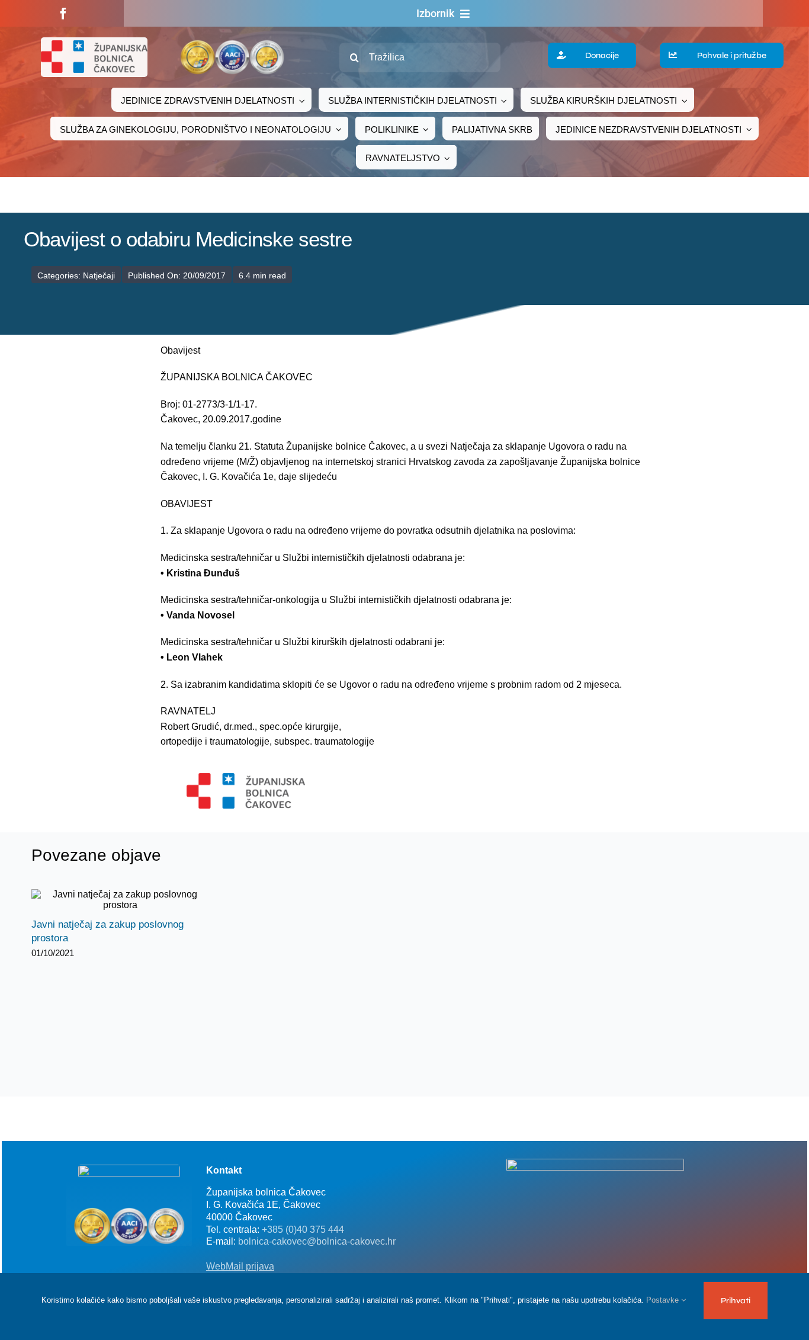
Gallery (130, 900)
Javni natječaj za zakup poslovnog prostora (110, 900)
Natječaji (99, 275)
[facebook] (63, 14)
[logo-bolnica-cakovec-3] (246, 777)
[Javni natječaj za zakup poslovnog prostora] (120, 900)
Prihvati (735, 1301)
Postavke (663, 1300)
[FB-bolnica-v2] (595, 1163)
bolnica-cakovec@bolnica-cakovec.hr (317, 1241)
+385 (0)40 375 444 (303, 1229)
